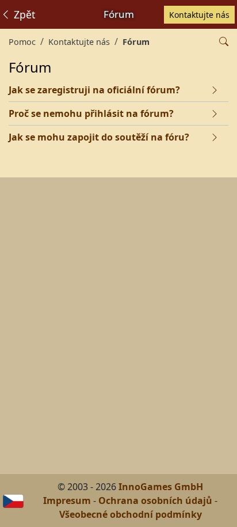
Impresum (67, 500)
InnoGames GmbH (160, 486)
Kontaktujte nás (199, 14)
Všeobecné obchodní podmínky (130, 514)
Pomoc (22, 41)
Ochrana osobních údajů (155, 500)
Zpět (23, 14)
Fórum (136, 41)
